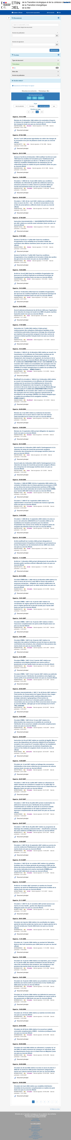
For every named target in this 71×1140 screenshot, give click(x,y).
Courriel (41, 98)
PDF (29, 98)
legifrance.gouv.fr (35, 1127)
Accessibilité (35, 1119)
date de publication (20, 106)
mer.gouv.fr (35, 1138)
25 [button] (32, 112)
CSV (34, 98)
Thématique (15, 64)
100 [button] (42, 112)
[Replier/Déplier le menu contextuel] (8, 17)
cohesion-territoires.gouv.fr (35, 1137)
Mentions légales (35, 1120)
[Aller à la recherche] (67, 2)
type (54, 106)
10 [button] (28, 112)
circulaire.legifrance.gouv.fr (35, 1129)
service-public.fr (35, 1126)
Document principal (22, 130)
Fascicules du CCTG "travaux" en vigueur (23, 85)
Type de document (17, 60)
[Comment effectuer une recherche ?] (58, 18)
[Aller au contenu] (66, 2)
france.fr (35, 1132)
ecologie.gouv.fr (35, 1135)
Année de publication (18, 75)
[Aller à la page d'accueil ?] (69, 2)
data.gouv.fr (35, 1133)
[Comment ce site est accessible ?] (64, 2)
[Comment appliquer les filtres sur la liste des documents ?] (58, 55)
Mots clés (15, 71)
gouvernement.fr (35, 1130)
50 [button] (37, 112)
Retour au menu (55, 1109)
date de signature (44, 106)
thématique (31, 106)
